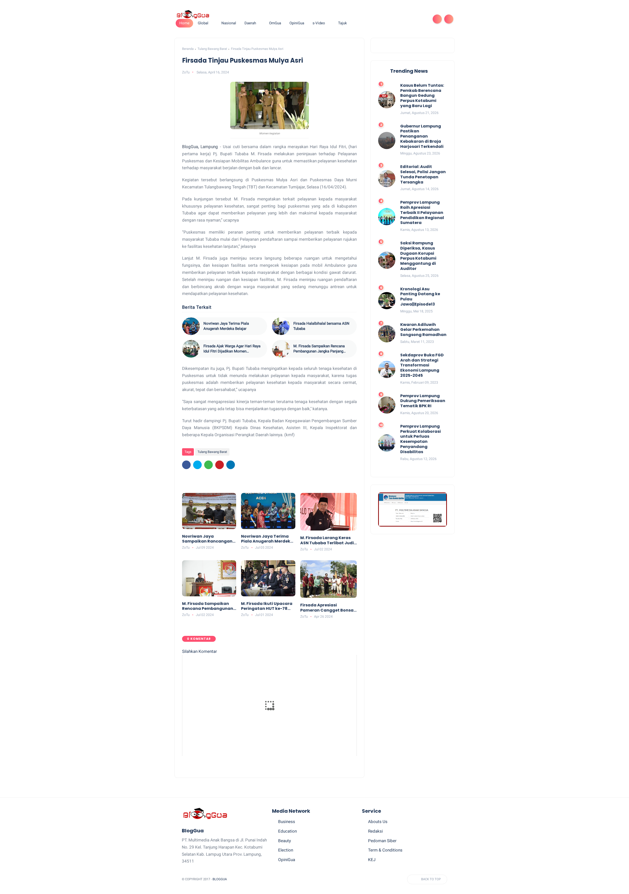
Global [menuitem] (203, 23)
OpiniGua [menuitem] (296, 23)
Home (184, 23)
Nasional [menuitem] (228, 23)
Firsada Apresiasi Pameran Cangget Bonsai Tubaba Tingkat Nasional (327, 608)
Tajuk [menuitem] (342, 23)
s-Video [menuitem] (319, 23)
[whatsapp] (399, 19)
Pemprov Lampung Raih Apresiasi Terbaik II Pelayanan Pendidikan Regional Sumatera (422, 213)
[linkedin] (230, 465)
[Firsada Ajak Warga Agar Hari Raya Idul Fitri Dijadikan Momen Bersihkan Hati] (191, 349)
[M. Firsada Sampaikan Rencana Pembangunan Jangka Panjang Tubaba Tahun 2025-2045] (281, 349)
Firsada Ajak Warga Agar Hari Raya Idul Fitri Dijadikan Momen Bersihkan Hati (231, 349)
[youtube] (422, 19)
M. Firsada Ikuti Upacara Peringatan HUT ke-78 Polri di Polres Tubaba (266, 606)
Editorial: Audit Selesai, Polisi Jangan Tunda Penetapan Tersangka (423, 175)
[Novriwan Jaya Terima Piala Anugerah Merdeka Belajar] (191, 326)
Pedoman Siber (382, 840)
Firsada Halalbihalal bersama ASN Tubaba (321, 326)
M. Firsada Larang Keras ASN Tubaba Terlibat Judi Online (327, 540)
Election (285, 850)
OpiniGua (286, 859)
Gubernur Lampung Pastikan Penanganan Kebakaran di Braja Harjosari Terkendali (421, 136)
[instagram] (414, 19)
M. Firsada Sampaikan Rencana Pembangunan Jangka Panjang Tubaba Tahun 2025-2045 (319, 349)
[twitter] (391, 19)
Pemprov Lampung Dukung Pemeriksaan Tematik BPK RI (422, 401)
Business (286, 821)
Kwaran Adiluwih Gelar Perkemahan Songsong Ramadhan (423, 329)
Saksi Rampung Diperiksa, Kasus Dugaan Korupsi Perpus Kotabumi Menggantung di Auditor (418, 256)
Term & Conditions (385, 850)
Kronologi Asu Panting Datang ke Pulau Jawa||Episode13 (420, 297)
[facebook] (383, 19)
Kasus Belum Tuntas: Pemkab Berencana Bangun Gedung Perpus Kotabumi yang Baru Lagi (422, 96)
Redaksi (375, 831)
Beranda (188, 49)
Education (287, 831)
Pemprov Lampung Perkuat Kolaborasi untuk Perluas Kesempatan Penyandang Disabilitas (420, 439)
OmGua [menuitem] (275, 23)
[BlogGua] (193, 14)
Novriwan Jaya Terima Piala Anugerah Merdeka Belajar (226, 326)
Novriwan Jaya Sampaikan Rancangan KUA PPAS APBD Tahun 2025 (207, 539)
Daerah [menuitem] (250, 23)
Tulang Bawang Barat (212, 49)
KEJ (371, 859)
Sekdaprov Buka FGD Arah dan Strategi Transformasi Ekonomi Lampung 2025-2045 (422, 365)
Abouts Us (377, 821)
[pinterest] (406, 19)
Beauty (284, 840)
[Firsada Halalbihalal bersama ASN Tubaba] (281, 326)
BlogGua (220, 879)
